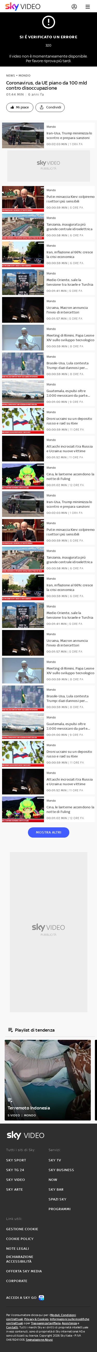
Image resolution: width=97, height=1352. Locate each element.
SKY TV (55, 1160)
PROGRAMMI (60, 1209)
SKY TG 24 (15, 1170)
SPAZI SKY (57, 1199)
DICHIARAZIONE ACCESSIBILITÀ (19, 1259)
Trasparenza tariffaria (46, 1323)
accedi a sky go (21, 1298)
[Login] (74, 7)
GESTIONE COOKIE (22, 1229)
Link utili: (14, 1219)
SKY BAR (56, 1189)
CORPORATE (16, 1281)
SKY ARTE (14, 1189)
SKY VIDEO (15, 1180)
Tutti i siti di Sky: (20, 1150)
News (10, 75)
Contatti (12, 1327)
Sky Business (61, 1170)
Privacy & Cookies (36, 1319)
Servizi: (55, 1150)
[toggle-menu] (88, 7)
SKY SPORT (16, 1160)
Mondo (25, 75)
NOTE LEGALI (17, 1249)
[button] (19, 107)
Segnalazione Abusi (39, 1339)
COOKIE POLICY (20, 1239)
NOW (53, 1180)
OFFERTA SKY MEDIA (24, 1271)
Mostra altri (48, 832)
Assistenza (69, 1323)
